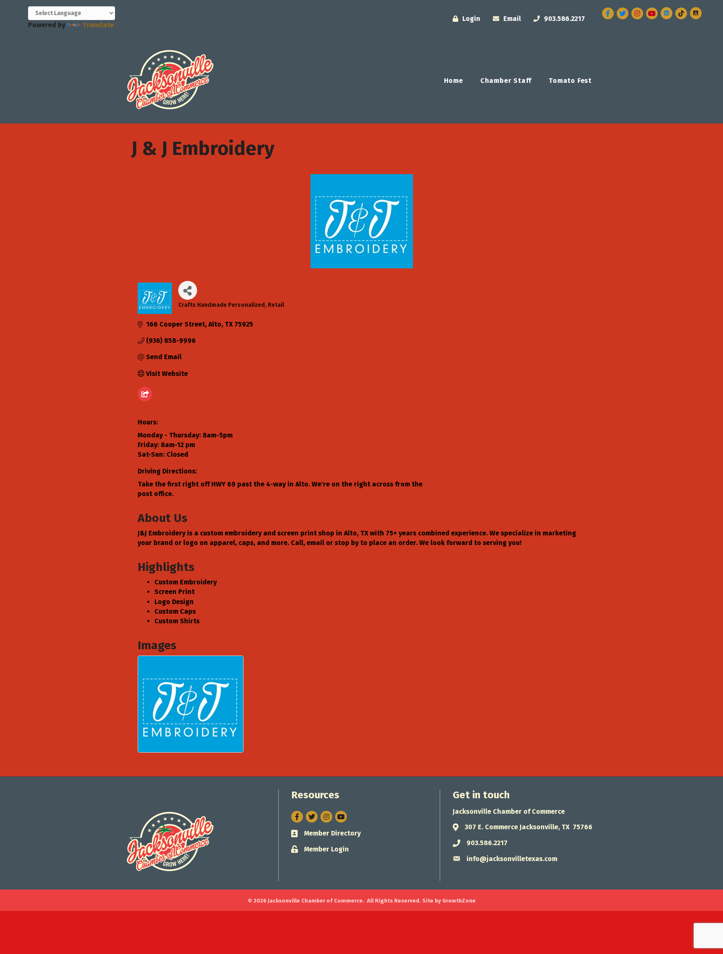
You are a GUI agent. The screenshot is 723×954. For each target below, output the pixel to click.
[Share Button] (187, 290)
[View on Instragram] (145, 399)
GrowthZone (459, 900)
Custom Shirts (177, 621)
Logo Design (174, 602)
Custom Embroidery (185, 582)
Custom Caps (175, 611)
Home (453, 81)
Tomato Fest (570, 81)
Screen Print (174, 592)
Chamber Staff (505, 81)
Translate (98, 25)
